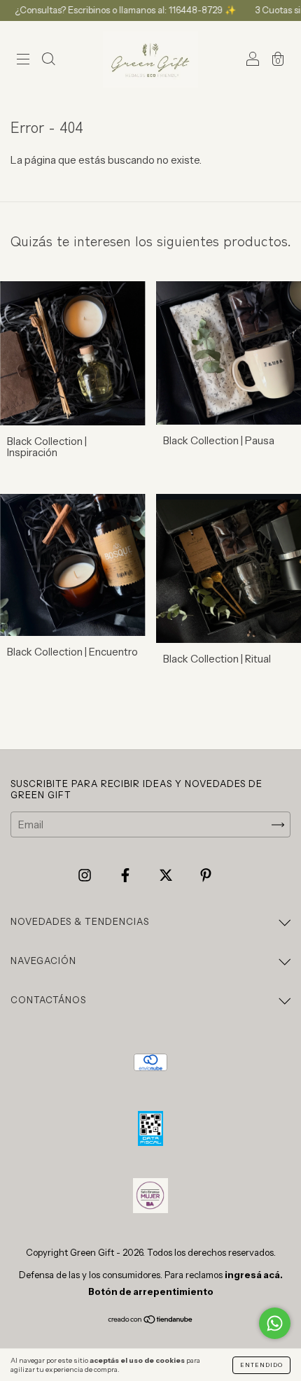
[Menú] (23, 60)
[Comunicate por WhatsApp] (274, 1323)
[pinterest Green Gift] (206, 875)
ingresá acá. (254, 1274)
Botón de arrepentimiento (151, 1291)
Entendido (261, 1364)
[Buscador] (48, 60)
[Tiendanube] (151, 1320)
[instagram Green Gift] (86, 875)
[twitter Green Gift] (167, 875)
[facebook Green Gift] (126, 875)
